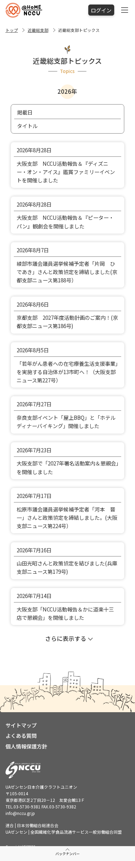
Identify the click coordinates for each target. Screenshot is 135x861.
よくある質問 (21, 735)
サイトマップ (21, 725)
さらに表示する (65, 638)
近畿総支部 (38, 30)
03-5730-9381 (27, 806)
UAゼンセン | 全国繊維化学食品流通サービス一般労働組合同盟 (64, 832)
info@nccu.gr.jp (20, 813)
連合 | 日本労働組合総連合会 (32, 825)
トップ (12, 30)
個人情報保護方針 (26, 746)
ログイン (101, 10)
